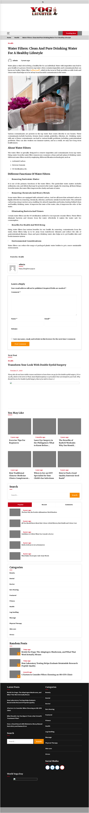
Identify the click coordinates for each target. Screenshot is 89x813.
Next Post (12, 355)
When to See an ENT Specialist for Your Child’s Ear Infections (44, 475)
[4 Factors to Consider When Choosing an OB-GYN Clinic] (15, 674)
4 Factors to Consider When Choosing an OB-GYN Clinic (47, 675)
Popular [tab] (20, 505)
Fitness (12, 601)
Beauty (12, 573)
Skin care (13, 629)
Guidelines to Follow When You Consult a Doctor (37, 534)
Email (47, 319)
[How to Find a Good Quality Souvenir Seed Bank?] (69, 459)
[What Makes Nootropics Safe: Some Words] (15, 556)
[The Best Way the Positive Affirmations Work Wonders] (15, 512)
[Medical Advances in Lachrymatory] (15, 545)
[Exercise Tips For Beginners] (19, 426)
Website (14, 329)
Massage (13, 618)
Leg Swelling (14, 612)
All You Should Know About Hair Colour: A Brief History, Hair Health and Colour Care (49, 523)
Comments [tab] (69, 505)
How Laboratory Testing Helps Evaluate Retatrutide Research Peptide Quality (49, 664)
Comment (16, 292)
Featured (13, 595)
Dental (12, 578)
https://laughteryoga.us (27, 269)
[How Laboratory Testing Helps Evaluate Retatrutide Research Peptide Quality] (15, 663)
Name (14, 319)
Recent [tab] (44, 505)
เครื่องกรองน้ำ (35, 70)
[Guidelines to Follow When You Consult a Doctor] (15, 534)
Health (10, 43)
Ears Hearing (14, 590)
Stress (12, 635)
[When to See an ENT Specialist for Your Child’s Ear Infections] (44, 459)
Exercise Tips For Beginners (17, 441)
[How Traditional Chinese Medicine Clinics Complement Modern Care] (19, 459)
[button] (60, 33)
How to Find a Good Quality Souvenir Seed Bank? (69, 475)
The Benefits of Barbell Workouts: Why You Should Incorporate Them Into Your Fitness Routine (67, 443)
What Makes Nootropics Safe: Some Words (35, 556)
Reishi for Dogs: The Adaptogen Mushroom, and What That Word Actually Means (48, 653)
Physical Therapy (16, 623)
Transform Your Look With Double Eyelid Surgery (37, 364)
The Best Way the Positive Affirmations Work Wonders (39, 512)
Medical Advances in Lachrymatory (33, 545)
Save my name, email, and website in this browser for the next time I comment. (44, 339)
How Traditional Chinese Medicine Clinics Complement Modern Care (18, 475)
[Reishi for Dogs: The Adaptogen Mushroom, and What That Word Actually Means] (15, 651)
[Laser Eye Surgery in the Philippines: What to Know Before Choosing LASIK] (44, 426)
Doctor (12, 584)
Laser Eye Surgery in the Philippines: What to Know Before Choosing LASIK (44, 443)
